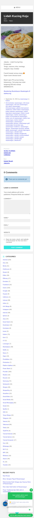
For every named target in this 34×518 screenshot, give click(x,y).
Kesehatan (6, 325)
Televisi (5, 421)
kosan (4, 331)
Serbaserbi (6, 384)
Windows (5, 455)
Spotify (5, 409)
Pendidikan (6, 359)
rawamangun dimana (12, 123)
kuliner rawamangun (20, 115)
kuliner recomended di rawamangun (16, 116)
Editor (4, 275)
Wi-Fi (4, 449)
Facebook (6, 284)
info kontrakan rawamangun (14, 103)
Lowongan (6, 343)
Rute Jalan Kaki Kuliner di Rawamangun (15, 487)
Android (5, 259)
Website (7, 232)
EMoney (5, 278)
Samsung (5, 381)
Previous (6, 148)
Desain (5, 272)
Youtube (5, 465)
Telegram (5, 418)
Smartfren (6, 393)
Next (5, 159)
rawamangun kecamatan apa (14, 125)
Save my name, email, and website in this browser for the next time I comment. (17, 240)
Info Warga (6, 306)
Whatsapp (6, 446)
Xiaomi (5, 458)
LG (4, 340)
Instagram (6, 309)
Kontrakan (6, 328)
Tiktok (4, 427)
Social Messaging (8, 402)
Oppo (4, 356)
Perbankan (6, 362)
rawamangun (24, 99)
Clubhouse (6, 269)
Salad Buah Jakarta (8, 162)
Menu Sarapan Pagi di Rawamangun (14, 479)
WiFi (4, 452)
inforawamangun (11, 108)
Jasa (4, 319)
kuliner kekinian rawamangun (14, 111)
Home (5, 21)
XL (3, 461)
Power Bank (6, 368)
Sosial (4, 406)
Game (5, 287)
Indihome (5, 297)
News (11, 21)
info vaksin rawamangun (13, 106)
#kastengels (24, 91)
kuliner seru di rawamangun (14, 118)
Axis (4, 263)
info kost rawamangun (20, 104)
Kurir (4, 337)
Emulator (5, 281)
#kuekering (7, 91)
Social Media (6, 399)
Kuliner (8, 100)
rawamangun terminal (17, 128)
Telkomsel (6, 424)
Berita (4, 266)
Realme (5, 375)
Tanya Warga (7, 415)
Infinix (4, 303)
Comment (8, 198)
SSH (4, 412)
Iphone (5, 315)
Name (6, 218)
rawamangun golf (24, 123)
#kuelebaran (16, 91)
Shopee (5, 387)
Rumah (5, 378)
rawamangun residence (13, 126)
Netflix (5, 350)
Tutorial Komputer (8, 440)
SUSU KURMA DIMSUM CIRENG (9, 153)
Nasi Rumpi (6, 476)
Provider (5, 371)
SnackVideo (6, 396)
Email (6, 225)
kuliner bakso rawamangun (21, 109)
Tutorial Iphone (7, 437)
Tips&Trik (5, 430)
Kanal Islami (6, 322)
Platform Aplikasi (8, 365)
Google (5, 291)
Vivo (4, 443)
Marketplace (6, 347)
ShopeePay (6, 390)
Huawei (5, 294)
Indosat (5, 300)
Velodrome (17, 140)
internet (5, 312)
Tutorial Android (7, 433)
